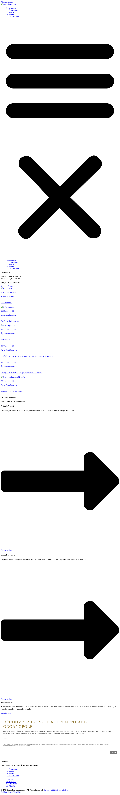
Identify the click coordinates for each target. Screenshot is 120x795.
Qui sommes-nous (12, 16)
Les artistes (10, 14)
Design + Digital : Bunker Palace (56, 790)
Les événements (11, 10)
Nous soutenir (11, 8)
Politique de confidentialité (11, 792)
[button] (60, 138)
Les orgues (10, 12)
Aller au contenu (7, 2)
